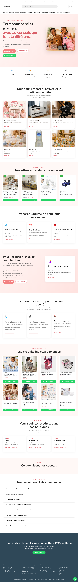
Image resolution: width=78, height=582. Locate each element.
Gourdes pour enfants (45, 372)
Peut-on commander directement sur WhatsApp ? (19, 504)
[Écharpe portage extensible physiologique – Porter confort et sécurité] (29, 364)
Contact (60, 573)
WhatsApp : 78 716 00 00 (60, 447)
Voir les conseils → (33, 333)
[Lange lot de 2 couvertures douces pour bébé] (48, 392)
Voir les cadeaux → (58, 239)
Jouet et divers (63, 191)
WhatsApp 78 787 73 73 (8, 1)
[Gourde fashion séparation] (48, 364)
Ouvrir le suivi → (52, 277)
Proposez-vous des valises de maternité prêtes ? (18, 510)
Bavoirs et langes (6, 372)
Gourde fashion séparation (47, 374)
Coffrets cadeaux (62, 570)
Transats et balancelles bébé (9, 191)
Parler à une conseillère (9, 55)
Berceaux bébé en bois (26, 191)
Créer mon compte (21, 281)
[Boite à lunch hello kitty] (67, 364)
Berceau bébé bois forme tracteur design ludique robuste (28, 194)
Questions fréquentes (64, 574)
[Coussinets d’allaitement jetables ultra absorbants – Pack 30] (67, 392)
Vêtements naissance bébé (47, 401)
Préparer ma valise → (10, 239)
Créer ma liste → (33, 239)
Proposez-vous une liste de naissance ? (16, 520)
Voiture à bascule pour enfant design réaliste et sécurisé (67, 193)
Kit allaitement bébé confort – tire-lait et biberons (48, 193)
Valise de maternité (63, 567)
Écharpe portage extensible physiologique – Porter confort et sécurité (29, 376)
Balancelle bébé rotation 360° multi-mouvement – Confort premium (10, 194)
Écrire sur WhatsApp (39, 552)
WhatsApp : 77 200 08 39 (11, 447)
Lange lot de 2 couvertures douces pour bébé (47, 404)
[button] (72, 6)
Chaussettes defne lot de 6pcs (10, 403)
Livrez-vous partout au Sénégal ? (14, 494)
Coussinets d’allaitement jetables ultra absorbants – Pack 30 (66, 404)
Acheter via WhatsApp (11, 200)
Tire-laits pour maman (45, 191)
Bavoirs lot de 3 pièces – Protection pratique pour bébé (10, 375)
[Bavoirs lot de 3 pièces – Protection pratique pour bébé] (10, 364)
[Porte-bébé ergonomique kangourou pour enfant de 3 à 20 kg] (29, 392)
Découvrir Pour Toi (8, 282)
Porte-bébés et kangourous (27, 372)
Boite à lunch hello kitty (65, 374)
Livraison (61, 572)
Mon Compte (72, 1)
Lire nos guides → (58, 332)
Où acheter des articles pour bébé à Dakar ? (17, 489)
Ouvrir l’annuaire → (9, 333)
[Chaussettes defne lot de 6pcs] (10, 392)
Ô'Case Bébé (6, 6)
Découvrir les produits (9, 51)
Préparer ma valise (23, 50)
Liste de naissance (63, 569)
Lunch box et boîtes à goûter (66, 372)
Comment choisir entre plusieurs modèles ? (17, 526)
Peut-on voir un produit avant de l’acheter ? (17, 515)
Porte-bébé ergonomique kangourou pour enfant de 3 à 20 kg (29, 404)
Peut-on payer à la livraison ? (13, 499)
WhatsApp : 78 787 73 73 (35, 447)
